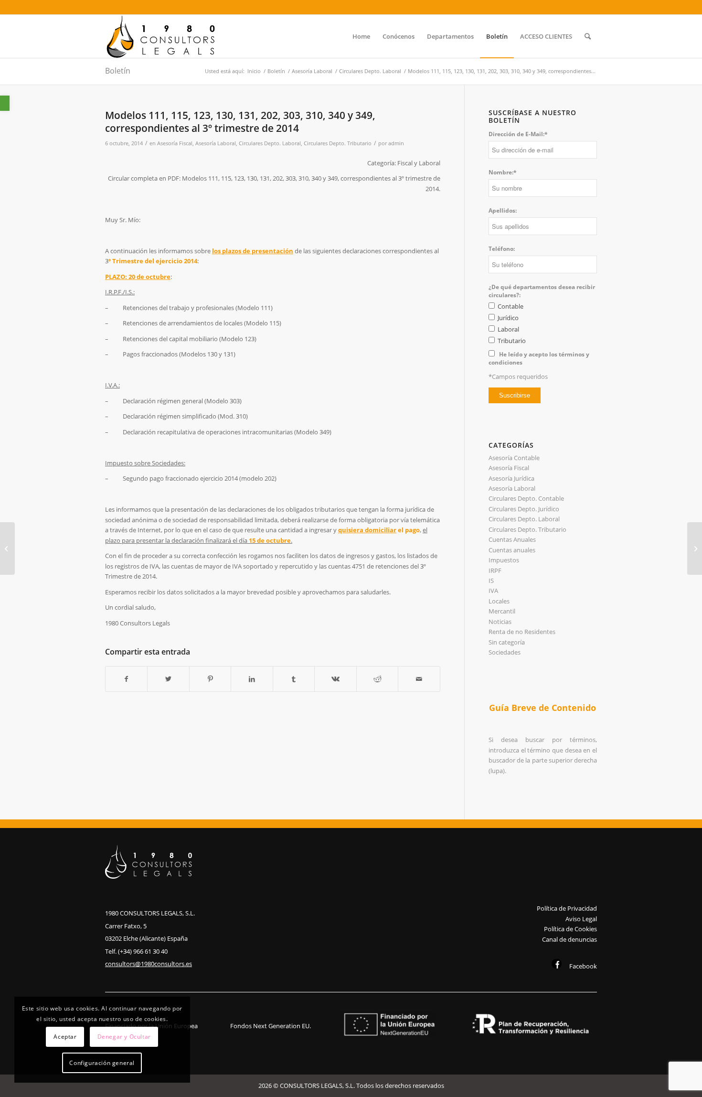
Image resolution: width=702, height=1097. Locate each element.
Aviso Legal (581, 918)
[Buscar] (587, 36)
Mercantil (502, 611)
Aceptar (64, 1036)
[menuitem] (361, 36)
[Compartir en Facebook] (126, 679)
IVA (493, 590)
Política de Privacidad (567, 908)
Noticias (500, 621)
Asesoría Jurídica (511, 478)
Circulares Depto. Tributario (338, 143)
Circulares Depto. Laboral (270, 143)
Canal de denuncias (569, 939)
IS (491, 580)
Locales (499, 601)
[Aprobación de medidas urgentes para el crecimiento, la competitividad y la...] (7, 548)
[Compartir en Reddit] (377, 679)
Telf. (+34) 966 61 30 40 (136, 951)
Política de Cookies (570, 929)
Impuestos (504, 560)
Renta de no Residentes (522, 631)
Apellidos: (503, 210)
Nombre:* (503, 172)
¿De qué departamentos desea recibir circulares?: (542, 291)
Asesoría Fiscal (174, 143)
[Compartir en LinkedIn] (251, 679)
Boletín (117, 70)
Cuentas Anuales (512, 539)
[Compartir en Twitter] (168, 679)
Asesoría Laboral (215, 143)
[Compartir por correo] (419, 679)
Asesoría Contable (514, 457)
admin (396, 143)
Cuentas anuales (512, 550)
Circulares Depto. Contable (526, 498)
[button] (5, 103)
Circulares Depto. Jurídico (524, 509)
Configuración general (102, 1063)
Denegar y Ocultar (124, 1036)
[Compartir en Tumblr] (293, 679)
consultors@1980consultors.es (148, 963)
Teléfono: (502, 249)
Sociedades (505, 652)
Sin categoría (507, 642)
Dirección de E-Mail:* (518, 134)
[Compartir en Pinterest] (210, 679)
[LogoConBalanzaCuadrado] (163, 36)
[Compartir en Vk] (335, 679)
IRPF (495, 570)
